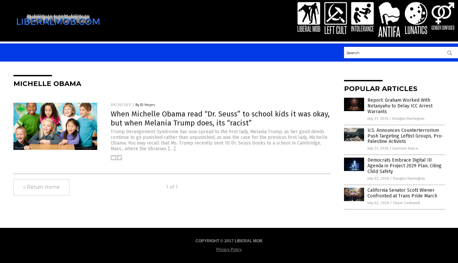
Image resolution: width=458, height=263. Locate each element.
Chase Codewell (406, 203)
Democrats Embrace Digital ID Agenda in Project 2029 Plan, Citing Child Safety (404, 165)
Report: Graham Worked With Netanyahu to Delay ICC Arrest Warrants (400, 105)
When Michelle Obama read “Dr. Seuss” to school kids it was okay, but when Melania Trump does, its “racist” (220, 118)
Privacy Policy (229, 249)
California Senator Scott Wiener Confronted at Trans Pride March (402, 193)
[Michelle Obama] (58, 29)
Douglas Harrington (408, 118)
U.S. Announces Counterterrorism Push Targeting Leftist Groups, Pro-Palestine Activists (405, 136)
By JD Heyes (145, 105)
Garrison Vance (405, 148)
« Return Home (41, 187)
